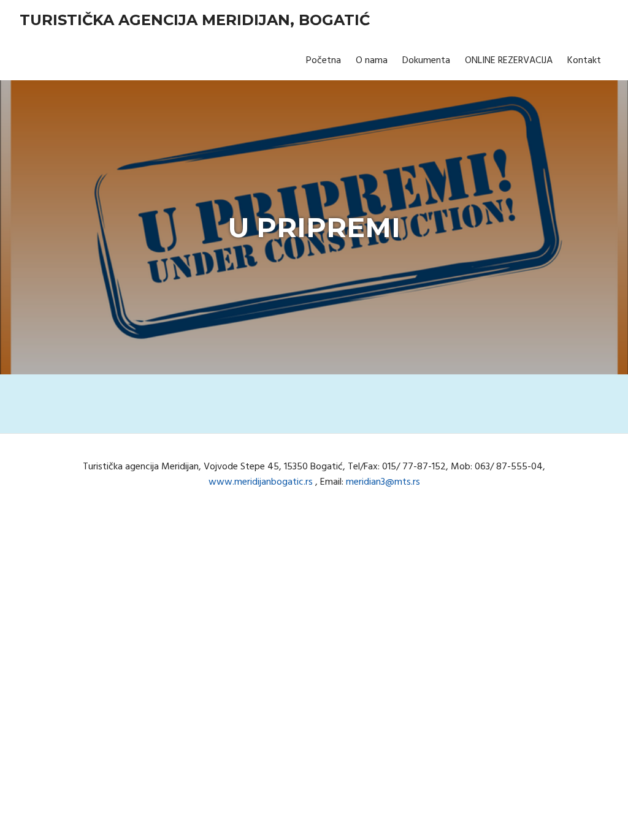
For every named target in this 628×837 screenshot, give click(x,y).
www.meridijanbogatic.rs (261, 482)
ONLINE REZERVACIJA (509, 61)
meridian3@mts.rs (383, 482)
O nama (372, 61)
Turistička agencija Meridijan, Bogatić (195, 20)
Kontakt (584, 61)
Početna (323, 61)
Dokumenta (426, 61)
